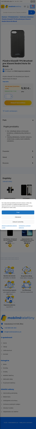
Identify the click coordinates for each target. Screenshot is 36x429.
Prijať (18, 212)
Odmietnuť (18, 217)
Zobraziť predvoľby (18, 222)
